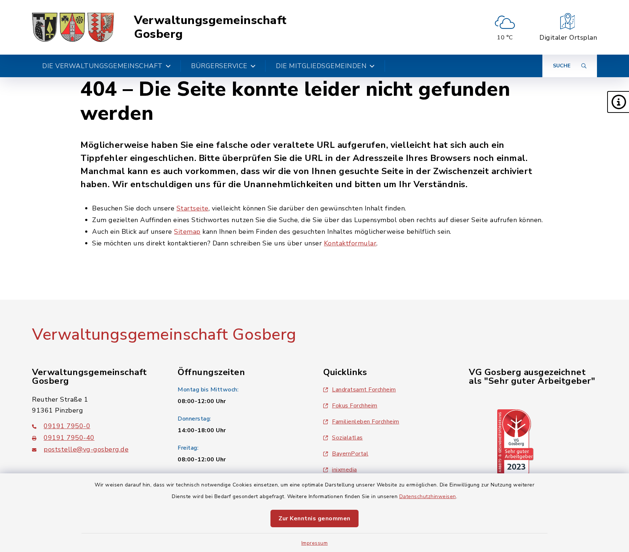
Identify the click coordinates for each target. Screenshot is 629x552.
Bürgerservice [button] (219, 66)
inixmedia (344, 470)
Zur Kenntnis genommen (314, 518)
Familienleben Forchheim (365, 422)
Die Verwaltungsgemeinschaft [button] (102, 66)
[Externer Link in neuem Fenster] (515, 441)
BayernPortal (350, 454)
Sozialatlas (347, 438)
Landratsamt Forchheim (364, 390)
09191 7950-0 (67, 426)
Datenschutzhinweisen (427, 496)
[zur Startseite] (73, 27)
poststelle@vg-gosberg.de (86, 449)
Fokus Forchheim (354, 406)
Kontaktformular (350, 243)
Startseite (193, 208)
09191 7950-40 (69, 437)
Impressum (314, 543)
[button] (618, 102)
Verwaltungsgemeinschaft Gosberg (210, 27)
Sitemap (187, 231)
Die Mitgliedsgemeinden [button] (321, 66)
